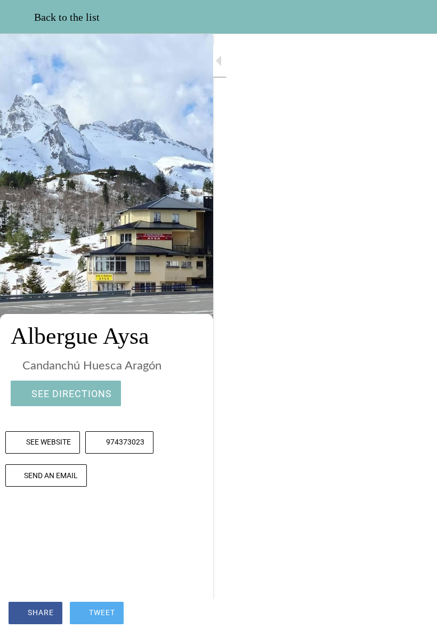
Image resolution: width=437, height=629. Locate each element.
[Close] (17, 17)
